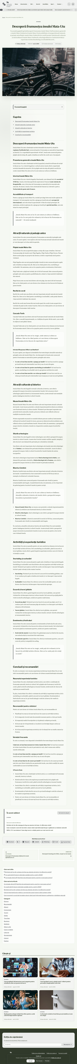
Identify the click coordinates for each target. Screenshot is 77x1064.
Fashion (6, 941)
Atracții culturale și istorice (23, 128)
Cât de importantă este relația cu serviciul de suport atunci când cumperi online (27, 892)
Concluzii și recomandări (23, 135)
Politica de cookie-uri (52, 1053)
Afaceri (6, 907)
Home (3, 17)
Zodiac (6, 915)
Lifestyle (6, 932)
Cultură (6, 938)
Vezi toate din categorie (64, 812)
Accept (30, 1061)
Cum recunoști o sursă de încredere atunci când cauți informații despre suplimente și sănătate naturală (37, 828)
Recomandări (8, 904)
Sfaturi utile (7, 927)
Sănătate (6, 924)
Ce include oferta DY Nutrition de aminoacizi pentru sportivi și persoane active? (28, 877)
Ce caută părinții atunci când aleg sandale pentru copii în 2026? (24, 875)
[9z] (4, 4)
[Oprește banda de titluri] (76, 10)
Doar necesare (39, 1060)
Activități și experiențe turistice (25, 131)
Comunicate (7, 910)
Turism (6, 913)
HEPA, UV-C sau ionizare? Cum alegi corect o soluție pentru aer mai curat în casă (30, 830)
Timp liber (7, 918)
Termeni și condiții (62, 1053)
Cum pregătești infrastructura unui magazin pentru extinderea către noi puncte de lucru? (19, 982)
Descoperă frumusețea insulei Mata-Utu (27, 121)
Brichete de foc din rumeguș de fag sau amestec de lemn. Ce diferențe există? (29, 825)
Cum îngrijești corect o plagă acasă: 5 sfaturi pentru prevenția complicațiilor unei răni (55, 982)
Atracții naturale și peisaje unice (25, 125)
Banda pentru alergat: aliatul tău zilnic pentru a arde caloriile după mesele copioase (19, 1014)
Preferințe (47, 1060)
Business (6, 921)
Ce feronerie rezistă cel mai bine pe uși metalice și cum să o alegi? (56, 1014)
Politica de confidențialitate (38, 1053)
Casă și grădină (8, 929)
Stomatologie (8, 935)
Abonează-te (67, 1044)
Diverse (38, 21)
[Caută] (69, 4)
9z (8, 2)
